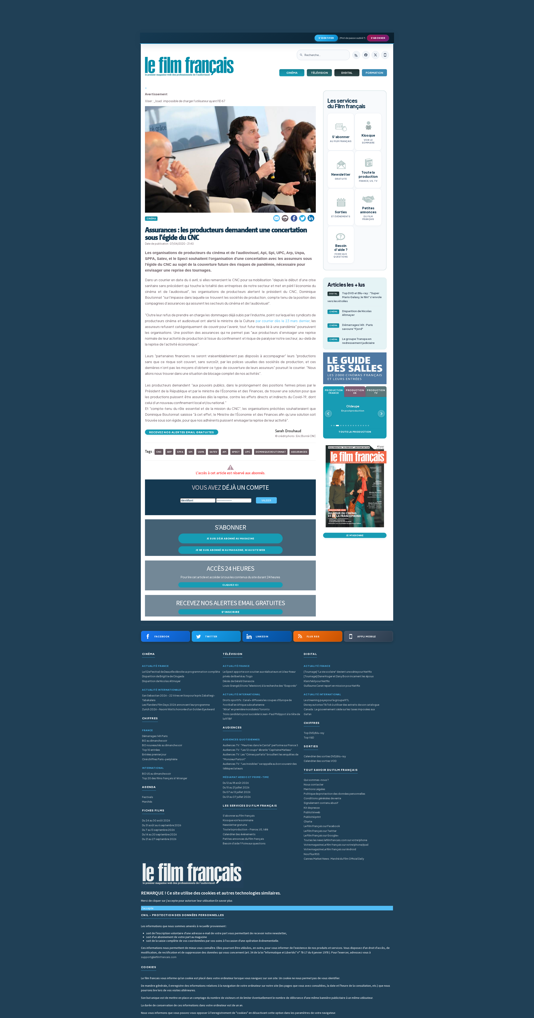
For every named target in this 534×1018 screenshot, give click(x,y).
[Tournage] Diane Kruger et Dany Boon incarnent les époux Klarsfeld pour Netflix (339, 678)
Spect (236, 452)
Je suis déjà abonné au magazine (230, 538)
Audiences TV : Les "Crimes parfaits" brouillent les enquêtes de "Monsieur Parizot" (260, 757)
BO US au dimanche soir (156, 773)
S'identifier (326, 38)
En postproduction (352, 408)
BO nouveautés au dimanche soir (162, 745)
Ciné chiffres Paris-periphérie (159, 759)
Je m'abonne (355, 535)
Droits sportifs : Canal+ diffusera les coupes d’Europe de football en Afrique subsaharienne (257, 702)
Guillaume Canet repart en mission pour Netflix (332, 685)
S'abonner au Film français (239, 815)
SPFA (180, 452)
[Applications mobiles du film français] (385, 55)
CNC (159, 452)
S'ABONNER (378, 38)
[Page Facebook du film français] (366, 55)
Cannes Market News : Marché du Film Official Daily (334, 858)
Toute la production (355, 431)
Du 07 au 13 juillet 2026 (237, 792)
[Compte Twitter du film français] (375, 55)
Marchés (147, 801)
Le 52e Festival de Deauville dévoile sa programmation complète (181, 671)
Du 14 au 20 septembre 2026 (159, 834)
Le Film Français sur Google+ (321, 835)
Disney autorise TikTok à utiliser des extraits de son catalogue (341, 704)
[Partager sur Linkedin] (311, 218)
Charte (308, 821)
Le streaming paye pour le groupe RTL (326, 700)
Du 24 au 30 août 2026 (156, 820)
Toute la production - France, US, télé (245, 829)
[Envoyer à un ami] (277, 218)
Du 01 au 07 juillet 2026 (237, 796)
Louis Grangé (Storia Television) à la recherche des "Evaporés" (260, 685)
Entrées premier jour (154, 754)
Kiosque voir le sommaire (238, 820)
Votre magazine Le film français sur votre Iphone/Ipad (336, 844)
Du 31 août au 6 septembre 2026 (161, 825)
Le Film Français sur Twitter (320, 830)
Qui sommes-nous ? (316, 780)
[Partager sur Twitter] (302, 218)
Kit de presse (312, 807)
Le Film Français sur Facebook (322, 826)
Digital (347, 72)
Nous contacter (313, 784)
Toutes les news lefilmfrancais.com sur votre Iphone (335, 840)
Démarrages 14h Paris (155, 736)
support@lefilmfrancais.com (158, 957)
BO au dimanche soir (154, 740)
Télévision (319, 72)
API (225, 452)
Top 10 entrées (151, 749)
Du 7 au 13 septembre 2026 (158, 829)
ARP (169, 452)
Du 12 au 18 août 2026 (236, 782)
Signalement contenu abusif (321, 802)
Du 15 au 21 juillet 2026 (236, 787)
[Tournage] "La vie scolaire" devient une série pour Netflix (338, 671)
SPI (191, 452)
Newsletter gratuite (235, 824)
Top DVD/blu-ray (314, 733)
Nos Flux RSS (312, 854)
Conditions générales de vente (322, 798)
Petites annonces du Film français (243, 838)
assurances (299, 452)
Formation (374, 72)
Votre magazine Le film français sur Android (330, 849)
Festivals (147, 797)
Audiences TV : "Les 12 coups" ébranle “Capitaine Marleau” (257, 749)
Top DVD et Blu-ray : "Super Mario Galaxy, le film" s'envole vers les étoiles (354, 297)
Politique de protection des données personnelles (334, 793)
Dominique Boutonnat (271, 452)
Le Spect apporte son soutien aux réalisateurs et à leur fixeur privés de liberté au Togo (259, 674)
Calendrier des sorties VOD (320, 761)
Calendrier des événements (239, 834)
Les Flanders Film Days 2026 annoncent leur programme (176, 704)
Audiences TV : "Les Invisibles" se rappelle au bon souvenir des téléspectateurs (260, 766)
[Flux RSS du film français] (356, 55)
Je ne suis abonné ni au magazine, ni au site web (230, 550)
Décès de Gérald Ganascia (238, 681)
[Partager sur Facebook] (294, 218)
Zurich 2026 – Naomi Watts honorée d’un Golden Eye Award (178, 709)
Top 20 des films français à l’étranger (164, 778)
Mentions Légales (314, 789)
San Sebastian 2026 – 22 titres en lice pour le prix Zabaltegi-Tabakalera (178, 698)
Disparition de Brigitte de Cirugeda (163, 676)
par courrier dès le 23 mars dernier (281, 321)
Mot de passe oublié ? (352, 38)
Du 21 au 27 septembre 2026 (159, 839)
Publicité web (312, 812)
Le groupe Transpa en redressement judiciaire (352, 340)
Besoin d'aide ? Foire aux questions (244, 843)
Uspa (201, 452)
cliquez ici (230, 584)
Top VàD (309, 737)
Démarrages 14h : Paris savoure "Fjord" (351, 326)
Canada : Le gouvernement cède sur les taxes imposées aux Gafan (339, 712)
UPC (247, 452)
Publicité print (312, 816)
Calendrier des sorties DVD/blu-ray (325, 756)
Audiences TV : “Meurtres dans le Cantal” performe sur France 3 (260, 745)
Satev (213, 452)
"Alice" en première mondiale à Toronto (246, 709)
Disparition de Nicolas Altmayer (350, 313)
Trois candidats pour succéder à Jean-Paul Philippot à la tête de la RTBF (261, 716)
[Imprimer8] (285, 218)
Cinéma (291, 72)
